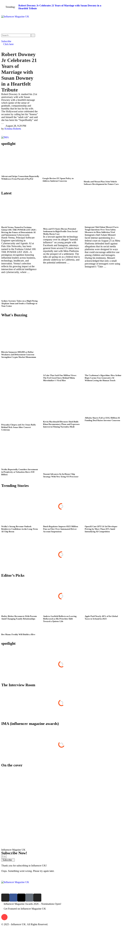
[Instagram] (5, 898)
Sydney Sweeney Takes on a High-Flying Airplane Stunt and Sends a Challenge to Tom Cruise (19, 303)
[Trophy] (29, 898)
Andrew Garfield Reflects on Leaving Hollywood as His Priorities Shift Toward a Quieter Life (60, 619)
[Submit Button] (33, 35)
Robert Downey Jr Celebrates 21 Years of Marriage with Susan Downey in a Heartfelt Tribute (19, 72)
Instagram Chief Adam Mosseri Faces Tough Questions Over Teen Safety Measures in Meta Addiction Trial (102, 229)
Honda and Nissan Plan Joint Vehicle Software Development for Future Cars (101, 182)
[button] (61, 14)
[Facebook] (13, 898)
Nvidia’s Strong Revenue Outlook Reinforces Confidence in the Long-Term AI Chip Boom (19, 529)
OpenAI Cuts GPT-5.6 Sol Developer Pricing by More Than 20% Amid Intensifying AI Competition (101, 529)
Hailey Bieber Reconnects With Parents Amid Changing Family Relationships (19, 617)
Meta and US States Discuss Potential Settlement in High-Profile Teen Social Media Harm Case (60, 231)
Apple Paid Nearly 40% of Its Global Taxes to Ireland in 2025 (101, 617)
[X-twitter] (21, 898)
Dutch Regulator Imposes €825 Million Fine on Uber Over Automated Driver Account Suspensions (60, 529)
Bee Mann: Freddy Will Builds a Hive (18, 634)
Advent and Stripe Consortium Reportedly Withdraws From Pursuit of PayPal (20, 177)
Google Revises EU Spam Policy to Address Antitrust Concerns (58, 179)
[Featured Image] (20, 173)
